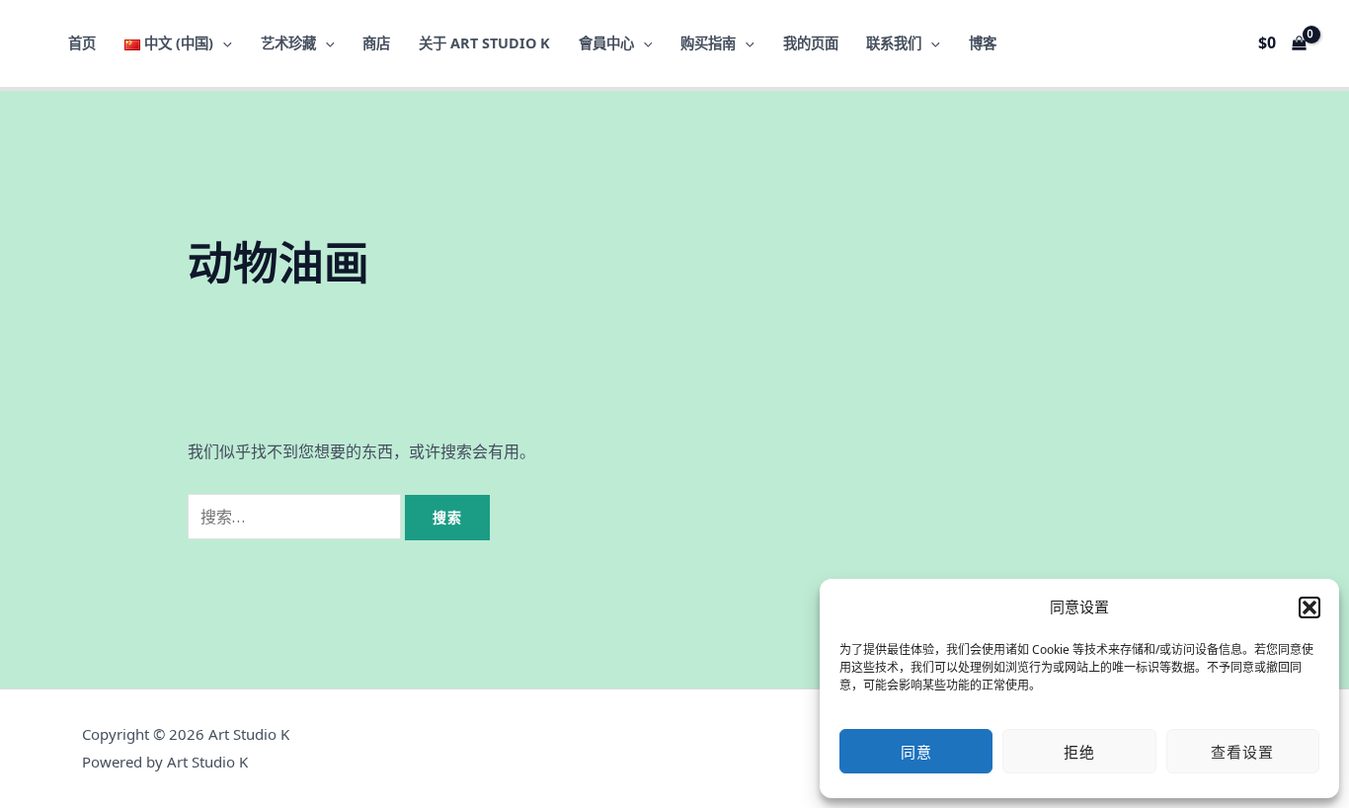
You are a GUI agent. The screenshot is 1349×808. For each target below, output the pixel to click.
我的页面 (810, 43)
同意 (916, 752)
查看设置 (1242, 752)
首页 (82, 43)
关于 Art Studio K (484, 43)
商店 (376, 43)
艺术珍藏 (288, 43)
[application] (222, 43)
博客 (982, 43)
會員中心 (606, 43)
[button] (1309, 607)
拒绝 (1079, 752)
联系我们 (893, 43)
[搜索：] (296, 516)
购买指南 (708, 43)
